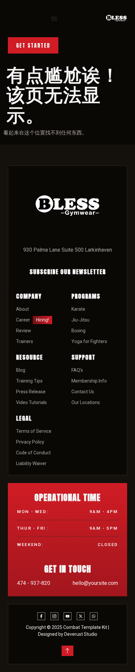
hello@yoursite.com (95, 583)
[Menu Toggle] (54, 18)
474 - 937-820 (33, 583)
